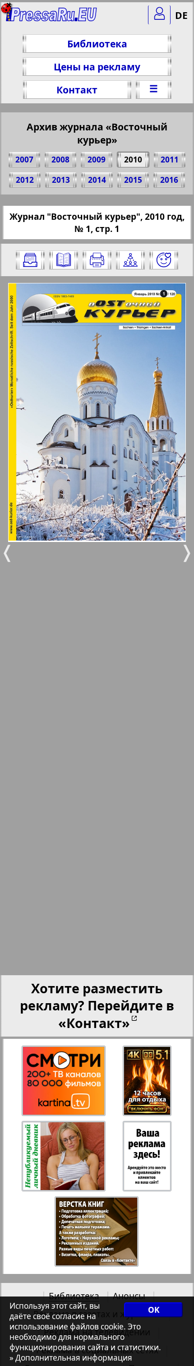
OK (153, 1310)
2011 (170, 159)
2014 (97, 180)
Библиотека (97, 43)
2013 (61, 180)
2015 (133, 180)
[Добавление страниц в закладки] (163, 259)
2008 (60, 159)
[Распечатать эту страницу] (97, 259)
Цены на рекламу (97, 66)
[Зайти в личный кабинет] (159, 14)
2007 (24, 159)
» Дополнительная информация (70, 1357)
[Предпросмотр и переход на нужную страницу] (63, 259)
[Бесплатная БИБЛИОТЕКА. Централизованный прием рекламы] (51, 18)
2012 (25, 180)
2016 (169, 180)
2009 (97, 159)
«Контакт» (94, 1023)
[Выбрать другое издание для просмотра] (30, 259)
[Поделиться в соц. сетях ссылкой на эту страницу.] (130, 259)
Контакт (76, 89)
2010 (133, 159)
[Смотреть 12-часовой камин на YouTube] (148, 1081)
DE (181, 15)
